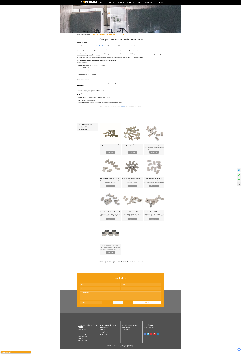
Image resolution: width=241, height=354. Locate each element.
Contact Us (130, 2)
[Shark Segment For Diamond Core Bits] (154, 166)
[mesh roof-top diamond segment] (154, 133)
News (139, 2)
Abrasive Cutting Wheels (82, 340)
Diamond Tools (85, 34)
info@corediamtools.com (151, 330)
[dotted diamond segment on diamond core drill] (132, 166)
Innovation (121, 2)
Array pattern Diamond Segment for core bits (110, 145)
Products (111, 2)
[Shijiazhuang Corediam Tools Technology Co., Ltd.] (89, 2)
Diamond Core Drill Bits (82, 331)
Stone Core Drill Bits (104, 334)
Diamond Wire (103, 329)
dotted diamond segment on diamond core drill (132, 178)
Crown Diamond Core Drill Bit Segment (110, 245)
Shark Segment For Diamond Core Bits (154, 178)
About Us (102, 2)
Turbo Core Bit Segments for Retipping (132, 211)
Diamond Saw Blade (82, 329)
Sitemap (131, 345)
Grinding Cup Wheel (104, 331)
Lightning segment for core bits (132, 145)
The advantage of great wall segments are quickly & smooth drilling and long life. (110, 181)
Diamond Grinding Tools (82, 334)
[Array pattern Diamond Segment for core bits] (110, 133)
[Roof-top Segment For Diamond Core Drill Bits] (110, 200)
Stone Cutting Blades (104, 327)
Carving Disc (80, 338)
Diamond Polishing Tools (82, 336)
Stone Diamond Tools (109, 325)
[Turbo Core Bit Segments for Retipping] (132, 200)
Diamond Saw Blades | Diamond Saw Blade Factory (125, 346)
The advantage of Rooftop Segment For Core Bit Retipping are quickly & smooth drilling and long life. (110, 215)
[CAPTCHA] (118, 302)
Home (94, 2)
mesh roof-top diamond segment (154, 145)
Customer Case (148, 2)
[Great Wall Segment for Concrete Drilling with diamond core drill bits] (110, 166)
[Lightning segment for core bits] (132, 133)
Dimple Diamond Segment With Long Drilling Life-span (154, 211)
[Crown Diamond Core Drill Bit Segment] (110, 233)
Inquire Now (110, 152)
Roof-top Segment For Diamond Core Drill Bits (110, 211)
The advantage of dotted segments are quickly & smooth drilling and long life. (132, 181)
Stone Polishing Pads (104, 332)
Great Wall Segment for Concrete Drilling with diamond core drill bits (110, 178)
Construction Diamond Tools (87, 326)
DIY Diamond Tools (129, 325)
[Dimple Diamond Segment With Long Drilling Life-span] (154, 200)
